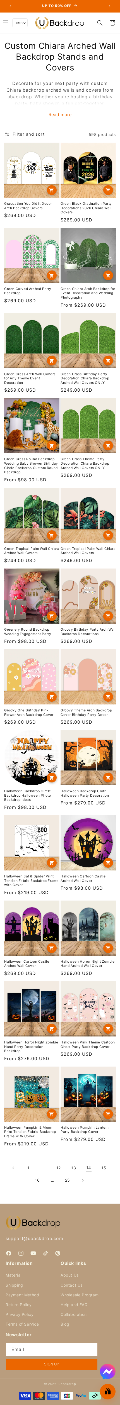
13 (73, 1167)
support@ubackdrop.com (34, 1238)
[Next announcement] (110, 6)
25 (67, 1180)
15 (103, 1167)
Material (13, 1275)
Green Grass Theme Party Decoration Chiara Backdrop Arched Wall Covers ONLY (85, 463)
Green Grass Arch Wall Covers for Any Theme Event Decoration (30, 378)
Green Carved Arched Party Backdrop (27, 291)
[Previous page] (13, 1168)
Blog (65, 1324)
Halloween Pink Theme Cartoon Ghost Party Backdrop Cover (88, 1044)
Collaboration (74, 1314)
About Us (70, 1275)
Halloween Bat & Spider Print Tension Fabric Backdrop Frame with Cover (31, 880)
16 (37, 1180)
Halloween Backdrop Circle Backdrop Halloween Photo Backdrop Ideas (27, 795)
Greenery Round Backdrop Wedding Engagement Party (27, 631)
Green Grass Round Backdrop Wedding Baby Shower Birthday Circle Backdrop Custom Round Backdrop (31, 465)
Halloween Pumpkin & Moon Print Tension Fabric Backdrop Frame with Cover (30, 1131)
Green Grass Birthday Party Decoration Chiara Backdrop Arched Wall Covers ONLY (85, 378)
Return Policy (19, 1304)
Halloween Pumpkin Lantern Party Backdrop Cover (85, 1129)
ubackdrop (67, 1384)
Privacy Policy (19, 1314)
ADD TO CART (52, 190)
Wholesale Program (80, 1294)
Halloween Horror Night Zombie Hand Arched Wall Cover (87, 963)
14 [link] (88, 1167)
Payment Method (22, 1294)
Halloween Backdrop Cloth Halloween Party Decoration (85, 793)
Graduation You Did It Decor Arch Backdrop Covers (28, 205)
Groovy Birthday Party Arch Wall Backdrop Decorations (88, 631)
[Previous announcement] (10, 6)
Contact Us (72, 1285)
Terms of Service (22, 1324)
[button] (100, 23)
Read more (60, 114)
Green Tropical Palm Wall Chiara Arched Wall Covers (31, 551)
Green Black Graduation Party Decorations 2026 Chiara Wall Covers (86, 207)
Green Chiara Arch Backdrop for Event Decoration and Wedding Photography (88, 293)
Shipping (14, 1285)
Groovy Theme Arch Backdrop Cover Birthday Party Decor (86, 712)
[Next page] (82, 1180)
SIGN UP (51, 1364)
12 (58, 1167)
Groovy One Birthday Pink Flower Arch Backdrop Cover (29, 712)
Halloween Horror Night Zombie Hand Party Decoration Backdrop (31, 1046)
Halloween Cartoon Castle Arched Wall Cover (83, 878)
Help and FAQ (74, 1304)
